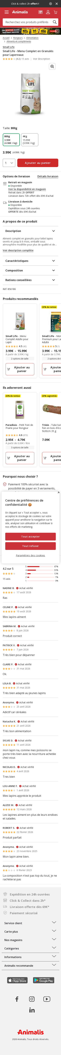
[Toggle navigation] (6, 12)
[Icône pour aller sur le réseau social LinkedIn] (31, 1010)
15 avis (25, 58)
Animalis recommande (18, 966)
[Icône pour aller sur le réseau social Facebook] (17, 999)
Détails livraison (47, 176)
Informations (13, 957)
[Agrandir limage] (52, 66)
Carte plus (11, 931)
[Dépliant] (30, 31)
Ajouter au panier (22, 369)
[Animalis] (20, 12)
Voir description (41, 58)
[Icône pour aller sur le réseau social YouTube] (46, 999)
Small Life (8, 47)
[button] (40, 11)
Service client (13, 923)
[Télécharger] (10, 1049)
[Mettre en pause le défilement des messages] (50, 3)
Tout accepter (30, 536)
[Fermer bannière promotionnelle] (57, 31)
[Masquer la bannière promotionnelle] (56, 3)
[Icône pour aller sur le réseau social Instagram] (31, 999)
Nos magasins (13, 940)
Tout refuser (30, 546)
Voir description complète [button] (18, 250)
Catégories (11, 948)
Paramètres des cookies (30, 555)
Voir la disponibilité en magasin (27, 189)
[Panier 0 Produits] (55, 11)
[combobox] (30, 22)
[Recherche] (55, 22)
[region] (30, 527)
